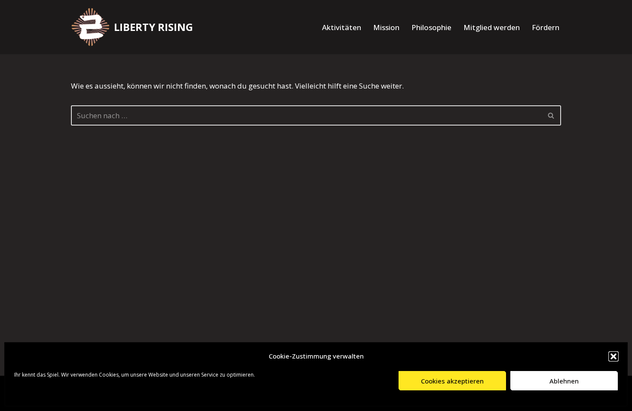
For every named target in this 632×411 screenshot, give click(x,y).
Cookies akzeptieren (452, 381)
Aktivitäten (341, 27)
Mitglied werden (491, 27)
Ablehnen (564, 381)
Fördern (545, 27)
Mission (386, 27)
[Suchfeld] (551, 115)
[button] (613, 356)
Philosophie (431, 27)
